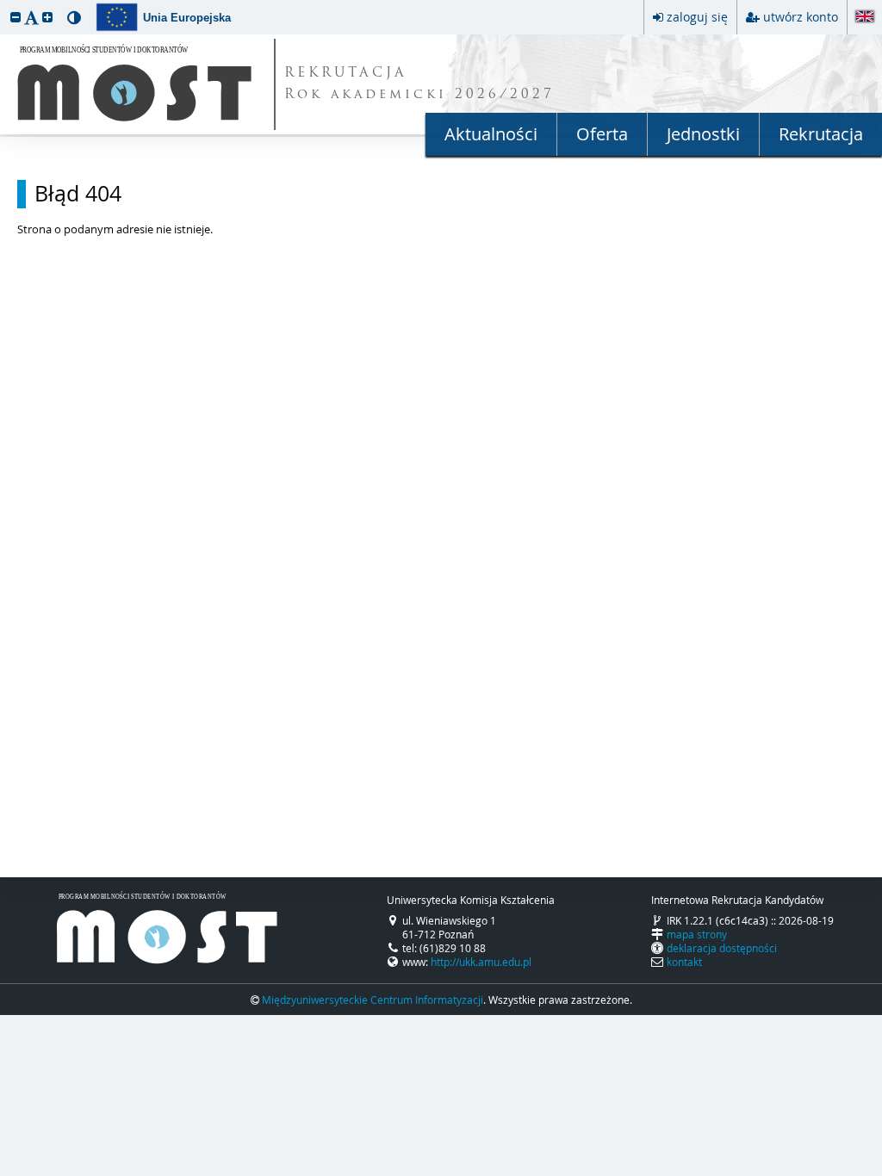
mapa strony (697, 934)
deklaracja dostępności (722, 948)
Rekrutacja (821, 133)
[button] (15, 17)
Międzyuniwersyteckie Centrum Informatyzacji (372, 999)
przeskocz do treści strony (4, 4)
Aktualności (490, 133)
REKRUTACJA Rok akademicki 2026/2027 (419, 84)
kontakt (684, 962)
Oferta (602, 133)
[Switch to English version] (864, 17)
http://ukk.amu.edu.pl (481, 962)
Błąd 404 (77, 193)
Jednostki (703, 133)
